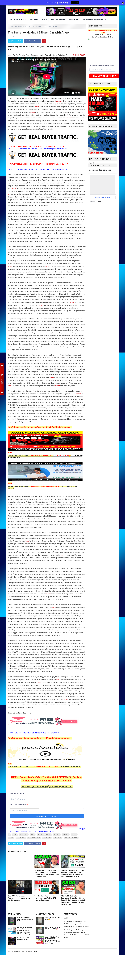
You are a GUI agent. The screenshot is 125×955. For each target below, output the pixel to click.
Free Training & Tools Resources (94, 19)
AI (9, 834)
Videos (44, 19)
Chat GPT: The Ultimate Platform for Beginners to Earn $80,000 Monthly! (19, 898)
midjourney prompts (71, 838)
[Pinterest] (44, 41)
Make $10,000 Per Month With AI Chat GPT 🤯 (53, 928)
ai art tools (23, 834)
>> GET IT (75, 3)
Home (11, 26)
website (79, 394)
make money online (34, 838)
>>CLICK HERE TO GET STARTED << (52, 55)
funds (27, 541)
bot (9, 194)
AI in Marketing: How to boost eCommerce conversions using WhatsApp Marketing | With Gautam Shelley (24, 931)
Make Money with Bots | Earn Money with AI (23, 952)
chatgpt (65, 834)
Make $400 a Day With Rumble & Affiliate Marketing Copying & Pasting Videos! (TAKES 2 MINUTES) (52, 940)
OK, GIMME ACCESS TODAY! (46, 816)
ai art (15, 834)
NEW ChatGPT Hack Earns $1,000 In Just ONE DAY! (25, 919)
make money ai (21, 838)
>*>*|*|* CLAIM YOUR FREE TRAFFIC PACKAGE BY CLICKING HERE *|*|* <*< (34, 733)
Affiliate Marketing (57, 19)
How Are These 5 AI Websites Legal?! (23, 938)
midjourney (57, 838)
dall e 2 (74, 834)
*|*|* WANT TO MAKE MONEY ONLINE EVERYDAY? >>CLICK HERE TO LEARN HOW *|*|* (38, 146)
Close (123, 2)
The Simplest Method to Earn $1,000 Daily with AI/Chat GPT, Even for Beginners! (45, 898)
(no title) (66, 918)
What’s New (34, 19)
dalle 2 (11, 838)
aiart (32, 834)
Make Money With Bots (18, 19)
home (54, 607)
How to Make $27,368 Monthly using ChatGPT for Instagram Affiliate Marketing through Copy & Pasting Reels (76, 924)
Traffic (58, 680)
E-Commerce (73, 19)
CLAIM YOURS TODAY (104, 76)
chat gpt (57, 834)
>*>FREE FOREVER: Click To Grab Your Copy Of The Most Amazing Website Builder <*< (37, 149)
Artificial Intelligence (44, 834)
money (58, 101)
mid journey (46, 838)
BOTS (54, 456)
